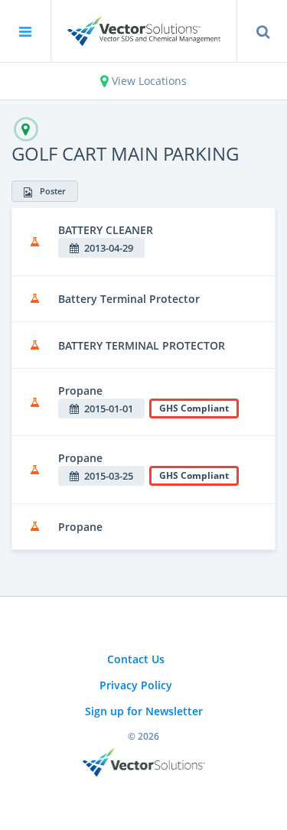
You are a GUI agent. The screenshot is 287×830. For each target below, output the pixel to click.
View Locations (148, 80)
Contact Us (136, 659)
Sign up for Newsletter (144, 711)
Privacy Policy (135, 685)
